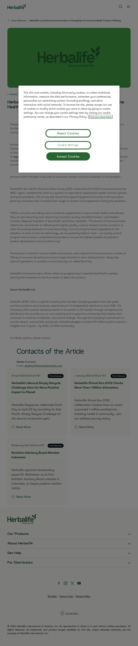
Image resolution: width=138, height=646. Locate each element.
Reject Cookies (68, 133)
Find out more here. (100, 116)
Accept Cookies (68, 156)
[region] (69, 129)
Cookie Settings (68, 145)
